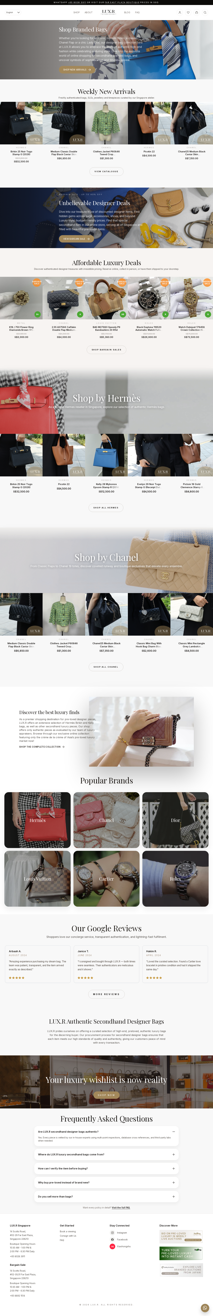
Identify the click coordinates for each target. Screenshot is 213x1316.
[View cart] (197, 12)
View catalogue (106, 171)
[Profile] (180, 12)
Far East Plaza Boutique (122, 2)
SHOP (76, 12)
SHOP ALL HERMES (105, 508)
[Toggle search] (205, 12)
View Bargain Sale (74, 239)
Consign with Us (68, 1235)
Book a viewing (68, 1231)
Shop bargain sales (106, 350)
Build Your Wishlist (75, 67)
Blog (127, 12)
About (89, 12)
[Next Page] (206, 132)
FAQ (137, 12)
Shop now (106, 1095)
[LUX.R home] (108, 12)
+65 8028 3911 (77, 2)
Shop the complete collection (40, 746)
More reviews (106, 994)
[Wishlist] (188, 12)
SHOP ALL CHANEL (106, 667)
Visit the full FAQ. (121, 1207)
